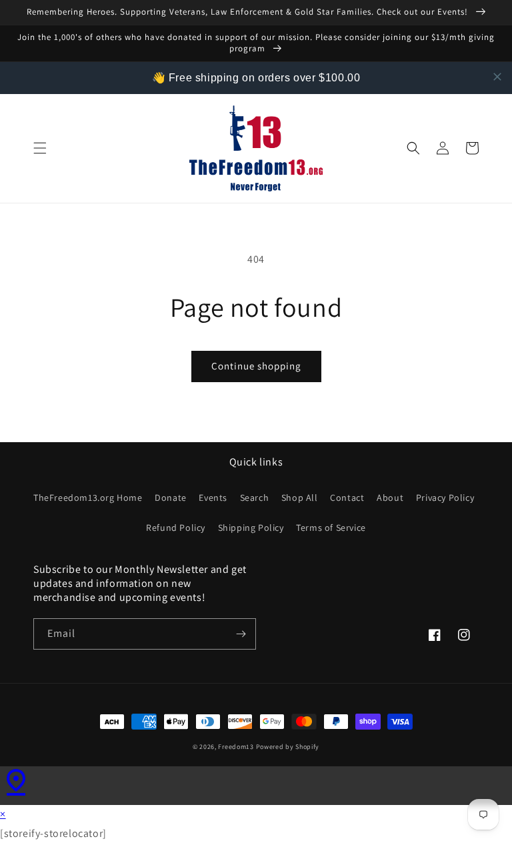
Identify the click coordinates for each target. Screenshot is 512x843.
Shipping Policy (251, 528)
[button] (40, 148)
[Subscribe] (240, 634)
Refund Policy (175, 528)
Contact (347, 498)
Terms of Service (331, 528)
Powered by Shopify (288, 746)
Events (213, 498)
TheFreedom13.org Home (88, 498)
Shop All (299, 498)
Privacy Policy (445, 498)
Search (254, 498)
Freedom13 (235, 746)
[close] (497, 77)
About (390, 498)
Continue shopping (256, 365)
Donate (171, 498)
